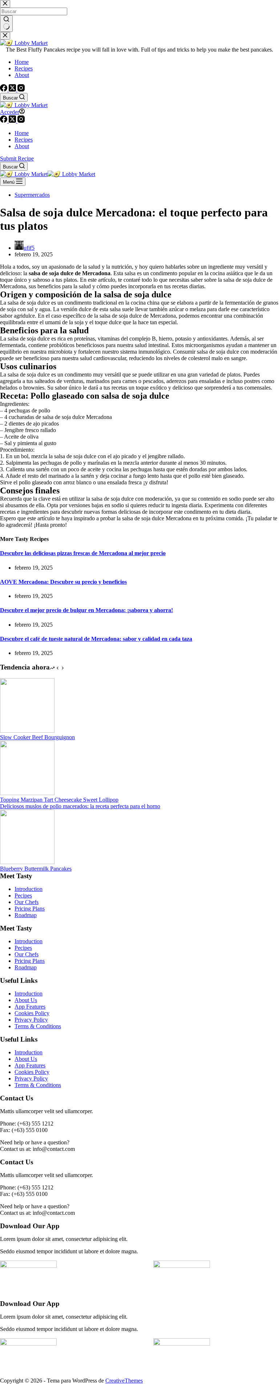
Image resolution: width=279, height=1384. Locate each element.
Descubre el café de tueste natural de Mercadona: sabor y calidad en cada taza (96, 639)
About (22, 146)
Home (22, 133)
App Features (30, 1007)
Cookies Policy (32, 1013)
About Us (26, 1000)
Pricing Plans (30, 908)
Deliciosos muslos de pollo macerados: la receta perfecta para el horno (80, 806)
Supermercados (32, 195)
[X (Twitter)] (13, 121)
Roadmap (26, 915)
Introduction (29, 889)
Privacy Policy (31, 1020)
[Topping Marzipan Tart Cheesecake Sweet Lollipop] (27, 793)
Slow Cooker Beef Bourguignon (37, 737)
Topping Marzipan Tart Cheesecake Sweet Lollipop (59, 800)
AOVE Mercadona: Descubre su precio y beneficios (63, 582)
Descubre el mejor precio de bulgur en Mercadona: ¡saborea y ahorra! (86, 610)
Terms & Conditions (38, 1026)
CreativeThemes (124, 1380)
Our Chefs (27, 902)
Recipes (24, 140)
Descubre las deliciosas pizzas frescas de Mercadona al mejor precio (83, 553)
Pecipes (23, 895)
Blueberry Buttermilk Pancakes (36, 869)
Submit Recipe (17, 158)
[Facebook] (4, 121)
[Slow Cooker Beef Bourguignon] (27, 731)
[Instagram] (21, 121)
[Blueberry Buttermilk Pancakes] (27, 862)
